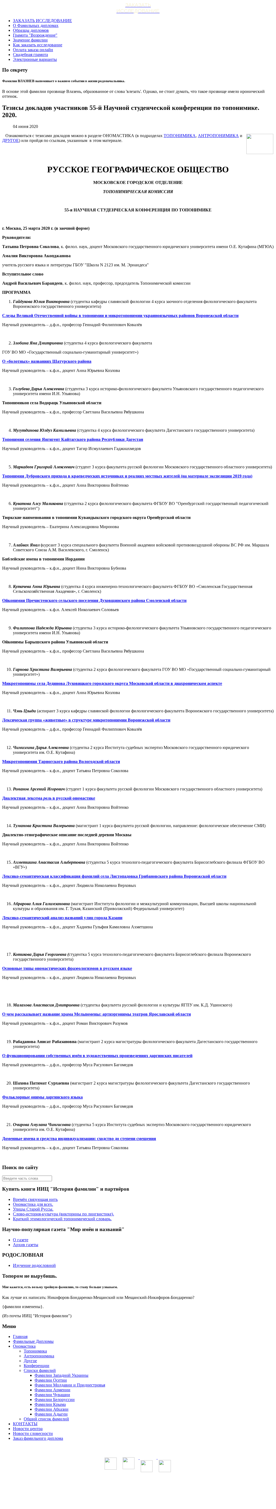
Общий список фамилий (46, 1419)
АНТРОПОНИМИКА (218, 135)
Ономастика (24, 1346)
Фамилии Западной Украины (61, 1375)
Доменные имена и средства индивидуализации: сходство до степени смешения (79, 1138)
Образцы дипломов (31, 30)
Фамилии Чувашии (52, 1394)
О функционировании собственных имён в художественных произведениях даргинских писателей (97, 1055)
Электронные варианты (35, 59)
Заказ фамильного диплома (38, 1438)
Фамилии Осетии (50, 1380)
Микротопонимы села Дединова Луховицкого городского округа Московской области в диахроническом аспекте (112, 683)
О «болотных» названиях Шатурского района (46, 361)
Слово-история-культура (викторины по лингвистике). (63, 1214)
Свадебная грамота (30, 54)
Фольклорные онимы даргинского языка (42, 1097)
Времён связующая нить (35, 1199)
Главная (20, 1336)
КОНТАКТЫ (25, 1423)
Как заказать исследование (37, 45)
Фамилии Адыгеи (51, 1414)
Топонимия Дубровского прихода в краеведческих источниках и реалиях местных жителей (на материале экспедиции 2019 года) (127, 476)
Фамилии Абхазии (51, 1409)
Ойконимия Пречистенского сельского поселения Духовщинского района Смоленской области (94, 600)
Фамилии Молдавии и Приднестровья (69, 1385)
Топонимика (35, 1351)
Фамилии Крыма (50, 1404)
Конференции (36, 1365)
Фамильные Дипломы (33, 1341)
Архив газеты (25, 1244)
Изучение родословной (34, 1265)
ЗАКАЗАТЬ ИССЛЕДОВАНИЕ (42, 20)
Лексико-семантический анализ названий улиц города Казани (62, 917)
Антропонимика (39, 1356)
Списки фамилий (40, 1370)
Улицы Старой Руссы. (33, 1209)
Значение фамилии (30, 40)
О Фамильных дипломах (35, 25)
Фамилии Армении (52, 1390)
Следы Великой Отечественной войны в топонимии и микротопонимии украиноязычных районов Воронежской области (120, 315)
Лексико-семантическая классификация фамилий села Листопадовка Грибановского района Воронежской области (114, 876)
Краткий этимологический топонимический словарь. (62, 1219)
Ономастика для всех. (33, 1204)
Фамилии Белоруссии (54, 1399)
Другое (30, 1360)
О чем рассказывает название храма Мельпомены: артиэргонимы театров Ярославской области (96, 1014)
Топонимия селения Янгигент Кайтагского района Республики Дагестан (72, 439)
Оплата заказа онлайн (33, 49)
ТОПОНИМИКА (180, 135)
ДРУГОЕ (10, 140)
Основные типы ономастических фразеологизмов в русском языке (67, 968)
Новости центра (28, 1428)
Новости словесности (33, 1433)
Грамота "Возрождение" (35, 35)
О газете (20, 1240)
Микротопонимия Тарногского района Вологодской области (61, 761)
